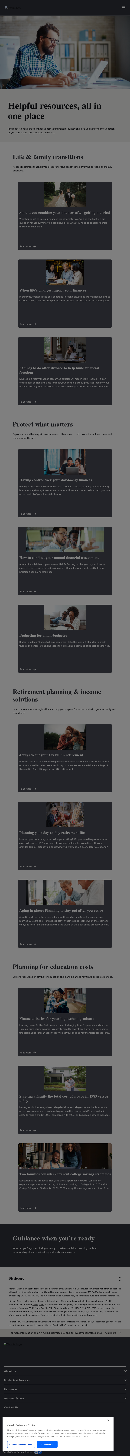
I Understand (47, 1444)
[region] (58, 1434)
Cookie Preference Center (21, 1444)
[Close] (108, 1420)
